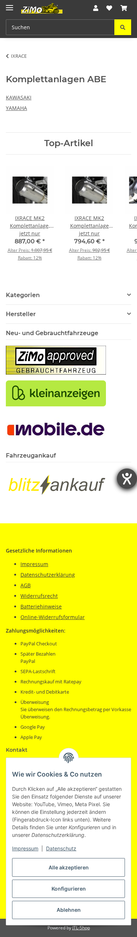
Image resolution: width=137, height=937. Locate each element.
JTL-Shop (81, 928)
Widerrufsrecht (39, 595)
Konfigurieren (69, 888)
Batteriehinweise (41, 606)
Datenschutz (61, 848)
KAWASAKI (18, 97)
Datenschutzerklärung (47, 574)
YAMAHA (16, 108)
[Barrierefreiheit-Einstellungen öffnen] (127, 478)
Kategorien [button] (23, 295)
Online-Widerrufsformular (52, 617)
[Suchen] (122, 27)
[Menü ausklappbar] (9, 4)
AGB (25, 585)
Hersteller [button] (21, 314)
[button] (95, 8)
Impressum (25, 848)
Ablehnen (69, 910)
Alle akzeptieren (69, 867)
